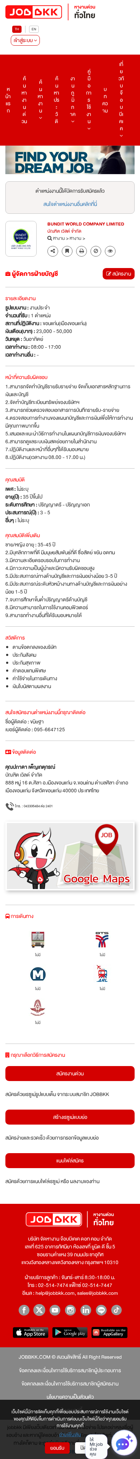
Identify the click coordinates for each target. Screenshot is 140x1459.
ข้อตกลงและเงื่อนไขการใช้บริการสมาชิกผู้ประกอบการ (70, 1370)
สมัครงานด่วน (70, 1073)
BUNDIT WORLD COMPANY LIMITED (85, 224)
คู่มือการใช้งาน (89, 96)
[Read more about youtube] (55, 1310)
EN (34, 29)
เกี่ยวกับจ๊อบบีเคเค (121, 96)
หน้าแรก (8, 100)
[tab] (110, 251)
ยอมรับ (57, 1448)
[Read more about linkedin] (86, 1310)
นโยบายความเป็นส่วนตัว (70, 1397)
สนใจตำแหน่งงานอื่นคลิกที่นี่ (70, 204)
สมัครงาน (121, 273)
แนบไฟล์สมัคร (70, 1160)
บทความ (105, 100)
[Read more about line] (101, 1310)
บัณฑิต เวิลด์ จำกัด (64, 231)
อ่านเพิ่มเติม (70, 1435)
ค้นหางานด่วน (24, 100)
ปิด (83, 1448)
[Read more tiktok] (116, 1310)
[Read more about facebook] (24, 1310)
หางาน (59, 238)
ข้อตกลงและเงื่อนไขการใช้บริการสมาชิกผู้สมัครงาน (70, 1384)
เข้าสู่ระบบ (24, 40)
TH (17, 29)
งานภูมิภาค (72, 96)
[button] (110, 251)
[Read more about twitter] (39, 1310)
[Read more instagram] (70, 1310)
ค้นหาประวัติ (56, 100)
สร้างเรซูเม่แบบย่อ (70, 1117)
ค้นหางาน (40, 96)
